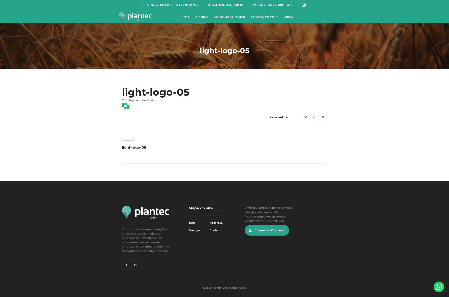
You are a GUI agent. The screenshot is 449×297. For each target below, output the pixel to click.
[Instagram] (135, 264)
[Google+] (314, 117)
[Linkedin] (322, 117)
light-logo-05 (134, 144)
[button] (439, 287)
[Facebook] (297, 117)
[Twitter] (305, 117)
